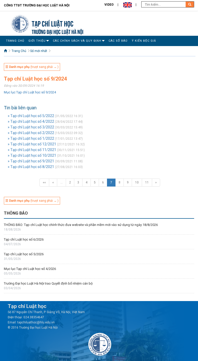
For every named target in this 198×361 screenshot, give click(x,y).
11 (147, 182)
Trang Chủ (15, 40)
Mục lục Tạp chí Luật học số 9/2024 (30, 92)
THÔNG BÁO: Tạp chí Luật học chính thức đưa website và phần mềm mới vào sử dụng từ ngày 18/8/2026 (81, 225)
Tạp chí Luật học (52, 23)
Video (109, 4)
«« (44, 182)
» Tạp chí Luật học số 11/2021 (32, 150)
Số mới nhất (38, 51)
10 (137, 182)
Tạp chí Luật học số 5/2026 (24, 254)
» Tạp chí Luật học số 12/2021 (32, 144)
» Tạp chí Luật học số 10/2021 (32, 155)
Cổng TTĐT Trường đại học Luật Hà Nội (37, 5)
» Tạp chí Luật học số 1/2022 (31, 138)
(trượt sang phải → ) (32, 67)
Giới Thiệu (37, 40)
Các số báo (118, 40)
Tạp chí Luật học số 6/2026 (24, 239)
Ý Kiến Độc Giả (144, 40)
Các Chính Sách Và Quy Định (77, 40)
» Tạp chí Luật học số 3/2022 (31, 127)
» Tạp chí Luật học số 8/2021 (31, 167)
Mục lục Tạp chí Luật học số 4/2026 (30, 269)
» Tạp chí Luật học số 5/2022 (31, 116)
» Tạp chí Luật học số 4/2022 (31, 121)
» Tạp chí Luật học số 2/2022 (31, 133)
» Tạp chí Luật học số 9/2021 (31, 161)
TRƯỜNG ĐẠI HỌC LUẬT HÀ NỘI (57, 31)
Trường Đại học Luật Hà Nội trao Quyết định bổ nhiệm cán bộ (48, 283)
